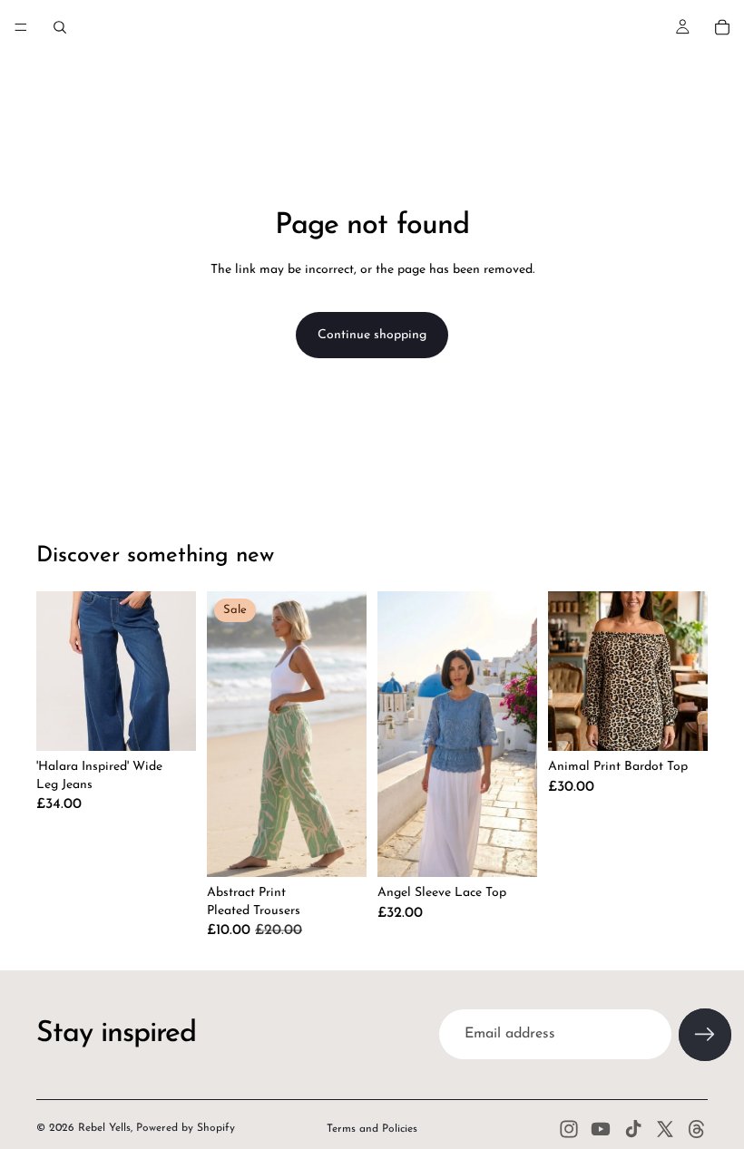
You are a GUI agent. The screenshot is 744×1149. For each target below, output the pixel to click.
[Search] (60, 27)
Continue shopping (372, 335)
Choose (183, 722)
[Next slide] (517, 735)
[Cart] (722, 27)
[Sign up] (705, 1034)
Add (524, 849)
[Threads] (697, 1129)
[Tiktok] (633, 1129)
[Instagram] (569, 1129)
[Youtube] (601, 1129)
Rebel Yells (104, 1128)
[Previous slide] (397, 735)
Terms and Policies (372, 1129)
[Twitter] (665, 1129)
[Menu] (21, 27)
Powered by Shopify (185, 1128)
